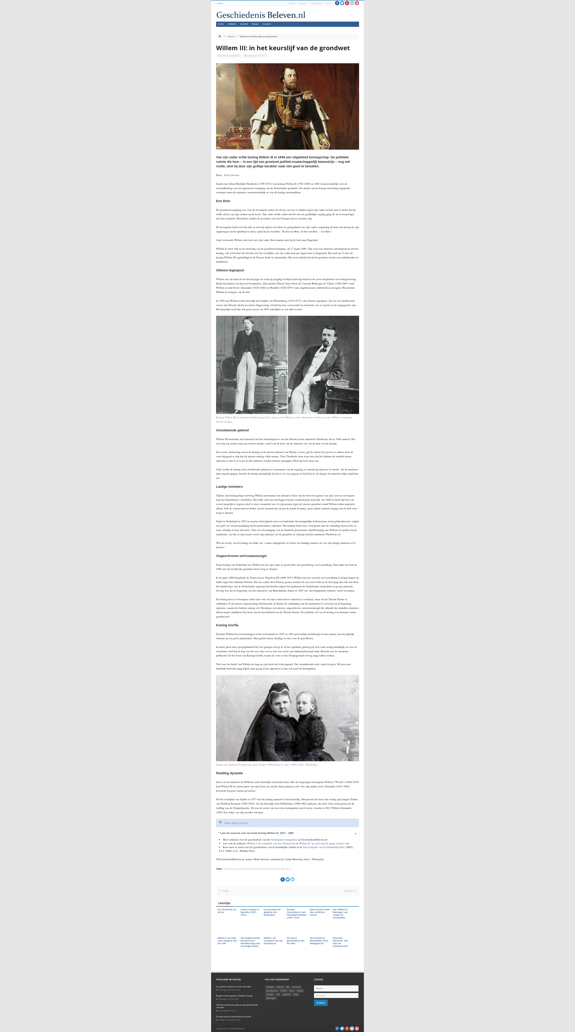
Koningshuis (258, 868)
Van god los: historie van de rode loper (233, 986)
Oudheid (269, 994)
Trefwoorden (316, 3)
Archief (328, 3)
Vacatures (303, 3)
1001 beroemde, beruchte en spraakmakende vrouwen (237, 1006)
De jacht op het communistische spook (233, 1016)
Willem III (286, 868)
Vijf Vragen (271, 998)
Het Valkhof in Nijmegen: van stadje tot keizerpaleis (340, 913)
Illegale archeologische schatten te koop (234, 995)
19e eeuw (227, 868)
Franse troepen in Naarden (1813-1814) (250, 912)
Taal (278, 994)
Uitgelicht (287, 994)
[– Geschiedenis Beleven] (261, 15)
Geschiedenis (234, 55)
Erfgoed (280, 987)
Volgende (349, 890)
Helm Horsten (231, 175)
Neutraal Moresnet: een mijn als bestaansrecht (340, 941)
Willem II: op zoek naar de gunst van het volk (324, 843)
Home (221, 23)
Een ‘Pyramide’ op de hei (227, 911)
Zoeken (321, 1002)
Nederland (273, 868)
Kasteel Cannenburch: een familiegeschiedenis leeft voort (297, 913)
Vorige (224, 890)
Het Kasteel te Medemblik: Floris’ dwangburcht (319, 940)
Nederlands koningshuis (284, 839)
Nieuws (255, 23)
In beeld (244, 23)
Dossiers (267, 23)
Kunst (291, 990)
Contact (292, 3)
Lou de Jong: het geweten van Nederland (272, 912)
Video (295, 994)
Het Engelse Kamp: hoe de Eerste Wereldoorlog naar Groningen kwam (250, 941)
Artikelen (232, 23)
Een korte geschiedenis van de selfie (295, 940)
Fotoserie (296, 987)
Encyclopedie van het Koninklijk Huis (324, 847)
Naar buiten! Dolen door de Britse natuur (320, 912)
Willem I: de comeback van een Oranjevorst (271, 843)
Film (288, 987)
